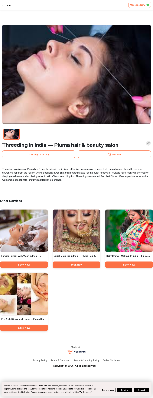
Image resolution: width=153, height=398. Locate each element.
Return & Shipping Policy (86, 360)
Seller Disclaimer (111, 360)
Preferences (108, 390)
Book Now (116, 154)
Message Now (137, 5)
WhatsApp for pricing (39, 154)
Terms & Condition (60, 360)
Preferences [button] (85, 392)
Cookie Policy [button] (23, 392)
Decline (124, 390)
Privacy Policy (40, 360)
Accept (141, 390)
